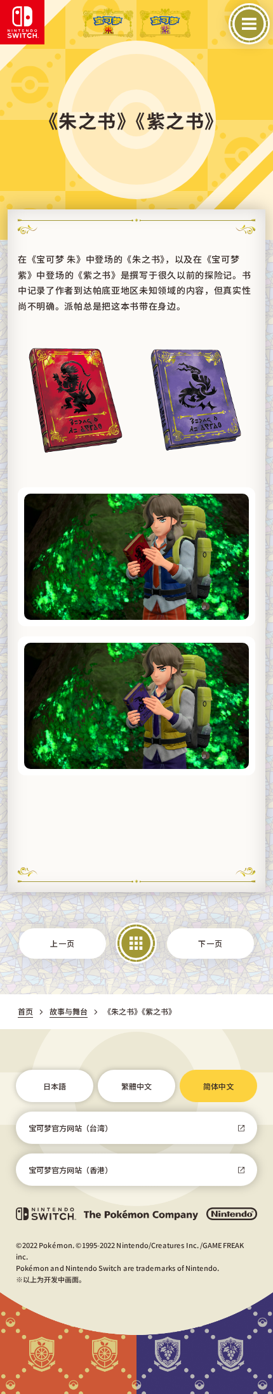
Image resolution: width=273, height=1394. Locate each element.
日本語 (54, 1086)
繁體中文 (136, 1086)
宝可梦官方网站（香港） (70, 1169)
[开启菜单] (249, 23)
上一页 (62, 943)
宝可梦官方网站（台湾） (70, 1127)
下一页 (211, 943)
